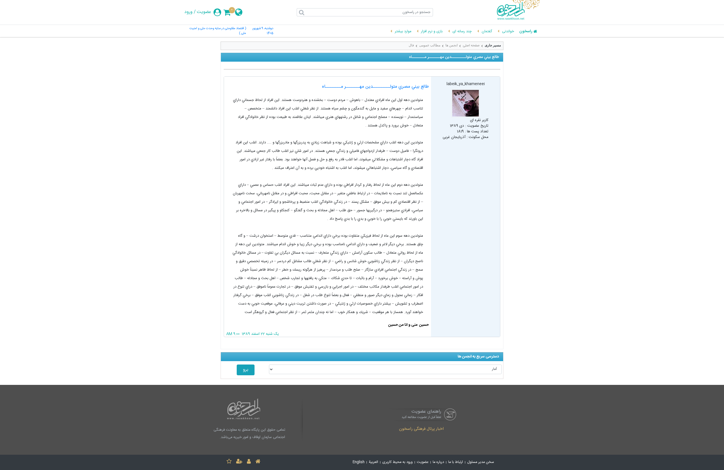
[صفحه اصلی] (258, 462)
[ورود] (249, 462)
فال (411, 45)
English (359, 462)
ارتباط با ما (455, 462)
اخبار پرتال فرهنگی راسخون (421, 429)
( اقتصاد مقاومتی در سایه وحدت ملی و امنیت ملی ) (217, 31)
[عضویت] (239, 462)
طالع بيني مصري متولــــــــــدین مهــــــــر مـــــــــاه (375, 86)
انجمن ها (451, 45)
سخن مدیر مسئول (480, 462)
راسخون (525, 32)
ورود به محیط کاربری (397, 462)
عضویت (204, 12)
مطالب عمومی (429, 45)
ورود (188, 12)
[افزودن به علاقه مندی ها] (229, 462)
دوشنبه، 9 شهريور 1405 (262, 31)
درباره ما (438, 462)
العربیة (373, 462)
